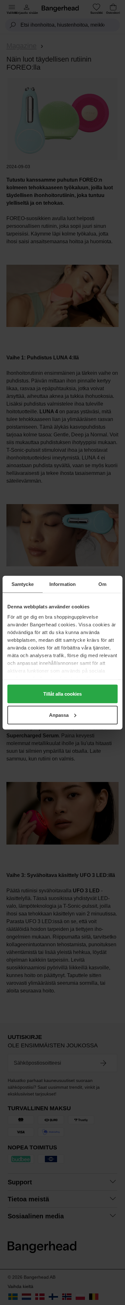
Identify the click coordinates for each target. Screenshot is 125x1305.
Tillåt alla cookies (62, 694)
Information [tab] (62, 584)
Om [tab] (102, 584)
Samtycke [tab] (23, 584)
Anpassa (59, 714)
